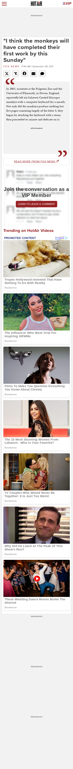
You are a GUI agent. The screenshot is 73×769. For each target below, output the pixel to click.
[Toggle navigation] (4, 4)
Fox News (12, 66)
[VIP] (67, 4)
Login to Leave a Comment (36, 204)
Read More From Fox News (35, 161)
